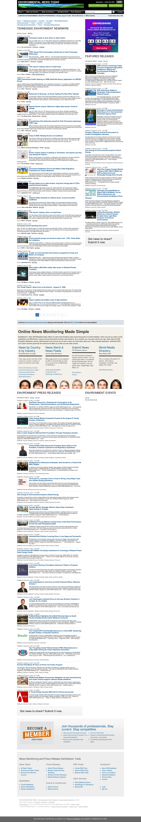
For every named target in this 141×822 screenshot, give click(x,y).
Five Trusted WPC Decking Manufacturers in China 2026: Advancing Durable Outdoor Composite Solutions (55, 631)
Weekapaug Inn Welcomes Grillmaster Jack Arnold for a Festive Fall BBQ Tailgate (55, 463)
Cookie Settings (83, 806)
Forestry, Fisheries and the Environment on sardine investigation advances (101, 133)
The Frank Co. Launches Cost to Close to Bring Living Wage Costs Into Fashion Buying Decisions (54, 479)
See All (105, 61)
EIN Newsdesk (42, 800)
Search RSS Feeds (81, 770)
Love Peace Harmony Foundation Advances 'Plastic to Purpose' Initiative (53, 566)
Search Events (53, 787)
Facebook (37, 802)
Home (19, 21)
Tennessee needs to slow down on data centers (47, 38)
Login (104, 787)
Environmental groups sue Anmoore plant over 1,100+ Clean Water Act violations (54, 239)
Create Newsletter (27, 784)
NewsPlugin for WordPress (53, 374)
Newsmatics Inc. (24, 804)
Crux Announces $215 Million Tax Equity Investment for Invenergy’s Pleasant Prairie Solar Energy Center (49, 551)
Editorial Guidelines (108, 775)
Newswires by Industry (30, 21)
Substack (52, 802)
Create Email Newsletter (52, 370)
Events (74, 374)
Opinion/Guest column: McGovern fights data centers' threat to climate (53, 107)
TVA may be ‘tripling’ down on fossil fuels (45, 212)
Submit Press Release (55, 768)
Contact (120, 12)
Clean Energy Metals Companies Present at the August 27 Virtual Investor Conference (54, 419)
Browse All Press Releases (57, 775)
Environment (52, 440)
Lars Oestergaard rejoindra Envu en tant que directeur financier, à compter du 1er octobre (54, 600)
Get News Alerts (63, 12)
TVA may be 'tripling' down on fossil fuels (45, 66)
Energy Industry (53, 531)
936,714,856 (75, 15)
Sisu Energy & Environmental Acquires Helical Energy (103, 151)
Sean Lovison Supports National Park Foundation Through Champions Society (47, 433)
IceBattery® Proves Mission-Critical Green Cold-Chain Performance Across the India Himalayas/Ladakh (55, 523)
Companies (31, 672)
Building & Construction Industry (104, 230)
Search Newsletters (27, 787)
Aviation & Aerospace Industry (36, 687)
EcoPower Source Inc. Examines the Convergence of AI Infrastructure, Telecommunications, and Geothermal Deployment (54, 403)
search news (43, 322)
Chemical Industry (100, 185)
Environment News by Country (28, 368)
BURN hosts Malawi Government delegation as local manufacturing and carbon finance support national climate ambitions (55, 678)
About (20, 12)
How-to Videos (107, 770)
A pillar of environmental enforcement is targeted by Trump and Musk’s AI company (53, 254)
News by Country (32, 12)
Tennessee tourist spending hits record (32, 225)
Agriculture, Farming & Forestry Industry (106, 84)
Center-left (39, 163)
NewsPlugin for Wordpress (84, 784)
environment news (31, 322)
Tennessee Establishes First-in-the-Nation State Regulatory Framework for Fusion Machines (51, 169)
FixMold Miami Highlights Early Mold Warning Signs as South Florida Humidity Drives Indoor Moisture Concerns (52, 617)
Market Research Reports (57, 777)
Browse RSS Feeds (81, 772)
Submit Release (115, 5)
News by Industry (48, 12)
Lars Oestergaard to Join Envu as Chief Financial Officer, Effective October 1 (54, 583)
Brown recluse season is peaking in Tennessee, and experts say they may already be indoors (55, 153)
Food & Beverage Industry (42, 473)
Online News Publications (26, 374)
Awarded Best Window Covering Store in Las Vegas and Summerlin (55, 536)
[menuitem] (31, 770)
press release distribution (66, 800)
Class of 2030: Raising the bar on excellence (46, 135)
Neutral (34, 89)
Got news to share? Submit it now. (100, 240)
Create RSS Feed (50, 372)
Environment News (22, 23)
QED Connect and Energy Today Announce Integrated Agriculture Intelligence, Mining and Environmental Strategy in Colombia (109, 69)
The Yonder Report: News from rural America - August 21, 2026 (41, 287)
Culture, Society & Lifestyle (52, 545)
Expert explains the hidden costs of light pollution (48, 300)
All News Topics (26, 768)
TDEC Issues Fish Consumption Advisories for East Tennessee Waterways (53, 53)
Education (42, 413)
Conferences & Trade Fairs (56, 428)
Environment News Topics (26, 372)
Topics (33, 23)
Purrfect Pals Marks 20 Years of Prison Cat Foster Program (39, 664)
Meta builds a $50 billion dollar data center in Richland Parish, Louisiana (52, 268)
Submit (100, 61)
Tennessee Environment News (26, 25)
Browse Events (53, 789)
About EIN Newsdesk (109, 768)
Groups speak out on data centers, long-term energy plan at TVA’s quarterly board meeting (54, 184)
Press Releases (76, 12)
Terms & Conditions (109, 772)
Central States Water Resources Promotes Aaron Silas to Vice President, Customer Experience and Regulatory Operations (53, 446)
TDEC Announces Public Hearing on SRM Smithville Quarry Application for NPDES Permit (49, 80)
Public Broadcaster (38, 74)
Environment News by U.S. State (28, 370)
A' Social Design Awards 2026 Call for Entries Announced (51, 692)
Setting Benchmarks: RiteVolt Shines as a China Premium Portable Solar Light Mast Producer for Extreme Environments (108, 216)
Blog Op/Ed (79, 787)
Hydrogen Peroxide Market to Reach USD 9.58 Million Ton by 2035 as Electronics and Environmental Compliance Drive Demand (103, 194)
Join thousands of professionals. (84, 726)
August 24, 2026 (96, 64)
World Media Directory (61, 21)
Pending (41, 47)
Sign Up (104, 789)
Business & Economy (33, 413)
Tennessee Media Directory (52, 25)
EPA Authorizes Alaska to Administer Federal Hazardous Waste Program (109, 92)
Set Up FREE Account (98, 5)
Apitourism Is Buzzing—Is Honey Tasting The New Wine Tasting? (54, 94)
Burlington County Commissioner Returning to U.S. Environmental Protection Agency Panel (110, 112)
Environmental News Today (38, 2)
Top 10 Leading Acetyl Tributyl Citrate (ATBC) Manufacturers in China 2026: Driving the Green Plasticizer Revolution (53, 649)
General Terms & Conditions (59, 806)
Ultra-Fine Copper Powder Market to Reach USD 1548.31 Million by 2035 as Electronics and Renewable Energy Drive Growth (110, 172)
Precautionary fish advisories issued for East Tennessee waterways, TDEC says (55, 122)
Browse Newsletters (28, 789)
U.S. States (49, 21)
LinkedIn (43, 802)
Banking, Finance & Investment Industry (106, 163)
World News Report (24, 376)
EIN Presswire (76, 372)
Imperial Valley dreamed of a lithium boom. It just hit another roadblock (52, 198)
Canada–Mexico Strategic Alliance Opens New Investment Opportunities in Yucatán (51, 508)
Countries (41, 21)
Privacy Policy (106, 777)
